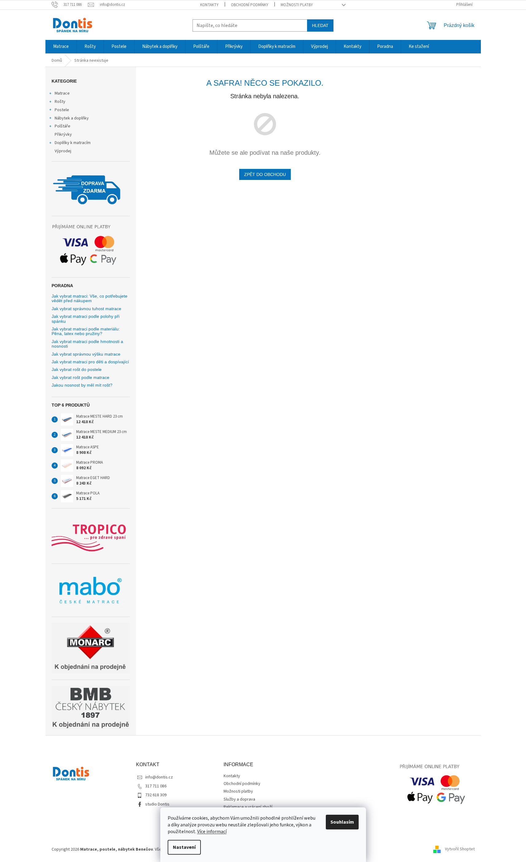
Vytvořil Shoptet (460, 849)
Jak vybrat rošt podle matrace (80, 377)
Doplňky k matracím (73, 143)
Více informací (212, 831)
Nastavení (184, 847)
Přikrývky (63, 134)
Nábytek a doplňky (72, 118)
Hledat (320, 25)
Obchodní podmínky (249, 5)
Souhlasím (342, 822)
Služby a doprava (239, 799)
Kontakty (209, 5)
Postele (62, 110)
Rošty (60, 102)
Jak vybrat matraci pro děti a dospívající (90, 362)
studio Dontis (157, 804)
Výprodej (63, 151)
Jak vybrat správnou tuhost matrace (86, 308)
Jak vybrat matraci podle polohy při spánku (85, 318)
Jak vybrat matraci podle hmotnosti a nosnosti (87, 344)
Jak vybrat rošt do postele (77, 369)
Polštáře (62, 126)
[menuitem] (60, 46)
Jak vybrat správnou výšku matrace (86, 354)
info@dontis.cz (159, 777)
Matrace (62, 93)
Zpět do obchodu (265, 174)
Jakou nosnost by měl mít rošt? (82, 385)
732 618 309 (155, 795)
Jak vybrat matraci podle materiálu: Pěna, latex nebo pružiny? (86, 331)
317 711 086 (155, 786)
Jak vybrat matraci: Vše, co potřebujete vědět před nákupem (89, 298)
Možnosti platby (297, 5)
